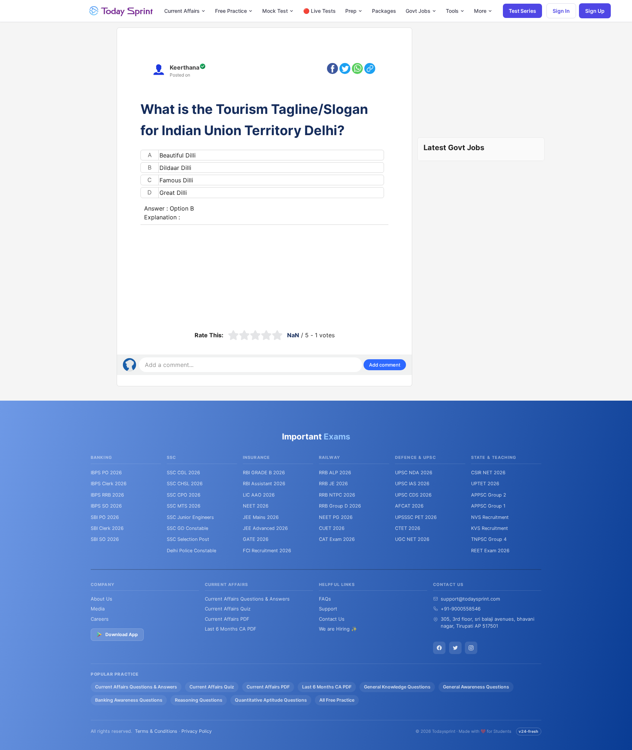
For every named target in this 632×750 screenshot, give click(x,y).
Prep (351, 11)
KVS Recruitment (489, 528)
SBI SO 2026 (105, 539)
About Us (101, 599)
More (480, 11)
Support (328, 609)
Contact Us (332, 619)
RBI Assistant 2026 (264, 483)
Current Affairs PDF (227, 619)
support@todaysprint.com (470, 599)
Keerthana (184, 67)
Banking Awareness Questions (128, 700)
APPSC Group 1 (488, 506)
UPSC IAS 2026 (412, 483)
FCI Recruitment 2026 (267, 550)
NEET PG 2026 (336, 517)
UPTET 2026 (485, 483)
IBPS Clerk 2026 (109, 483)
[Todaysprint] (121, 11)
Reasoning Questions (198, 700)
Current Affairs (182, 11)
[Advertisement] (264, 276)
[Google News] (471, 648)
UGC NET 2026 (412, 539)
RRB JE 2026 (333, 483)
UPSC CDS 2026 (413, 495)
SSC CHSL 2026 (185, 483)
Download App (121, 634)
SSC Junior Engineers (190, 517)
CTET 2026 (407, 528)
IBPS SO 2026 (106, 506)
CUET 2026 (332, 528)
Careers (100, 619)
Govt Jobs (418, 11)
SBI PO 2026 (105, 517)
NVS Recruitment (490, 517)
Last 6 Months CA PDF (230, 629)
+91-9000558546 (461, 609)
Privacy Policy (196, 731)
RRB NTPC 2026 (337, 495)
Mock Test (275, 11)
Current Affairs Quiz (228, 609)
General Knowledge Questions (397, 687)
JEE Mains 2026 (261, 517)
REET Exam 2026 (490, 550)
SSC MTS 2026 (183, 506)
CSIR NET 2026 (488, 472)
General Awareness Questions (476, 687)
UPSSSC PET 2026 (416, 517)
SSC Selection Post (188, 539)
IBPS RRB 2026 (107, 495)
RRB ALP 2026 (335, 472)
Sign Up (595, 11)
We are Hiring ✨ (338, 629)
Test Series (522, 11)
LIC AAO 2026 (259, 495)
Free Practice (231, 11)
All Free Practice (336, 700)
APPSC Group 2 (488, 495)
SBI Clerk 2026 (107, 528)
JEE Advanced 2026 (265, 528)
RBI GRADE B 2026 (264, 472)
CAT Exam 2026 (337, 539)
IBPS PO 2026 (106, 472)
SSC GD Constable (187, 528)
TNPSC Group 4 (489, 539)
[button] (385, 364)
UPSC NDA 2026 (413, 472)
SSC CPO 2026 (183, 495)
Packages (384, 11)
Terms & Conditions (156, 731)
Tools (452, 11)
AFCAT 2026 (409, 506)
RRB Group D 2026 (340, 506)
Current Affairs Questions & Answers (247, 599)
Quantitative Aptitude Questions (271, 700)
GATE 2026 (255, 539)
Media (98, 609)
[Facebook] (439, 648)
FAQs (325, 599)
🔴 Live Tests (319, 11)
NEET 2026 (255, 506)
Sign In (561, 11)
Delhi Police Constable (191, 550)
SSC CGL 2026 (183, 472)
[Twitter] (455, 648)
